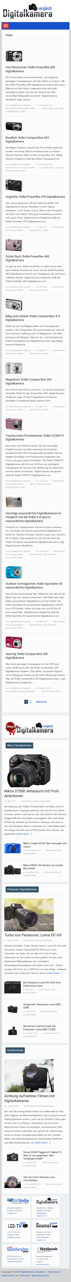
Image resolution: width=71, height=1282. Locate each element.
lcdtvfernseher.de (13, 1237)
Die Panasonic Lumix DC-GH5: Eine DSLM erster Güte (42, 984)
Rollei (22, 111)
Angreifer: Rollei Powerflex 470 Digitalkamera (35, 196)
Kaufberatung (15, 1050)
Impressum (53, 1271)
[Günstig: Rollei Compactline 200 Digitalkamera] (14, 642)
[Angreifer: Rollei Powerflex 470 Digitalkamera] (14, 185)
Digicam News (47, 108)
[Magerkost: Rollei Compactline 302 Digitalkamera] (14, 368)
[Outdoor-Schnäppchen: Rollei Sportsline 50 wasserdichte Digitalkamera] (14, 572)
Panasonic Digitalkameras (22, 889)
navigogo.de (12, 1213)
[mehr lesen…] (24, 834)
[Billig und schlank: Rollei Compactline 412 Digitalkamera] (14, 304)
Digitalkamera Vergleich (20, 105)
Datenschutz (8, 1275)
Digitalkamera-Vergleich (32, 1271)
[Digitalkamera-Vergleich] (28, 11)
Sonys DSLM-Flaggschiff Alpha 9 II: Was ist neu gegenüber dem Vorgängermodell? (42, 1155)
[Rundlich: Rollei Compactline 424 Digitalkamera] (14, 126)
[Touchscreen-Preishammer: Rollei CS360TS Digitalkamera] (14, 424)
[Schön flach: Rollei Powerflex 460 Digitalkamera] (14, 245)
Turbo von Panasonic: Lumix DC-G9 (32, 935)
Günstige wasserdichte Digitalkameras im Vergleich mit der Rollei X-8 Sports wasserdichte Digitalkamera (33, 517)
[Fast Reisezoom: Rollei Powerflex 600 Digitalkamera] (14, 55)
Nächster (41, 701)
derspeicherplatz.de (14, 1261)
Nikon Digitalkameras (19, 745)
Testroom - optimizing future (34, 1275)
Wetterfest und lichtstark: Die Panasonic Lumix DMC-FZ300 (39, 1028)
